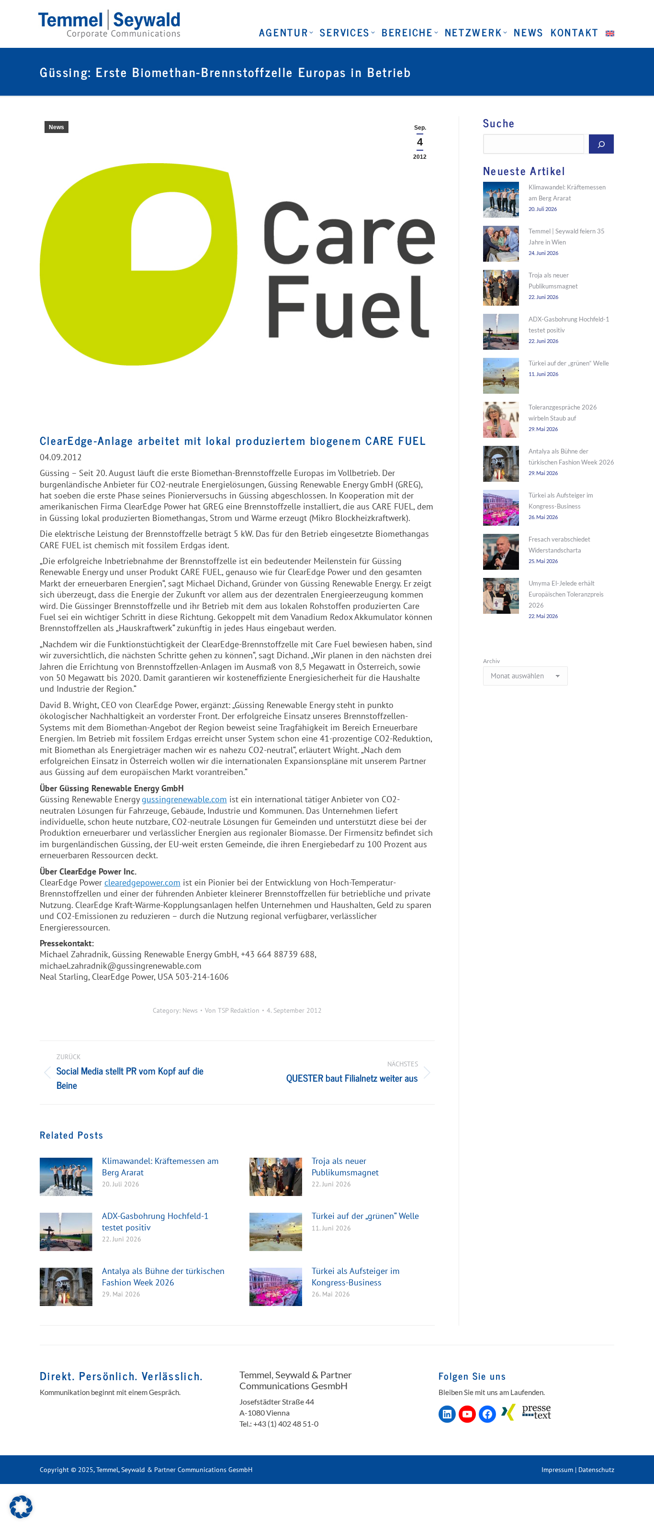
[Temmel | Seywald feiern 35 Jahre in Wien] (501, 245)
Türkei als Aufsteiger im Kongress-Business (356, 1276)
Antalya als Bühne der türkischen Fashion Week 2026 (163, 1276)
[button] (21, 1507)
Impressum (557, 1469)
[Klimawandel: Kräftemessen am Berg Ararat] (501, 201)
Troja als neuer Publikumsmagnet (345, 1166)
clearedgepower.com (142, 882)
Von (232, 1011)
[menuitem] (609, 32)
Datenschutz (596, 1469)
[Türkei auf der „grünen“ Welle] (501, 377)
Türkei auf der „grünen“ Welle (365, 1215)
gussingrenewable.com (184, 799)
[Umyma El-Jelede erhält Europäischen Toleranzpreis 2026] (501, 597)
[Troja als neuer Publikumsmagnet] (501, 289)
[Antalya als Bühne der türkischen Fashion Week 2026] (501, 465)
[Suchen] (601, 144)
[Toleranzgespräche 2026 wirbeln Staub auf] (501, 421)
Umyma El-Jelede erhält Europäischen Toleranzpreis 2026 (566, 594)
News (56, 127)
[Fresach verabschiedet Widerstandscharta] (501, 553)
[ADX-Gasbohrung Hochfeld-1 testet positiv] (501, 333)
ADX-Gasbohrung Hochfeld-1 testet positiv (155, 1221)
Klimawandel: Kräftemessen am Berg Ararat (160, 1166)
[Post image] (66, 1177)
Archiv (491, 660)
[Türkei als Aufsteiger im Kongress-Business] (501, 509)
